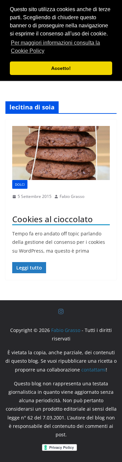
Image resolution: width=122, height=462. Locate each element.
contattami (93, 369)
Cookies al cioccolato (52, 219)
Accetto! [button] (61, 68)
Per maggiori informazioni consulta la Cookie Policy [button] (55, 47)
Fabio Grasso (72, 196)
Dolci (20, 184)
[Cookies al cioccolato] (61, 153)
